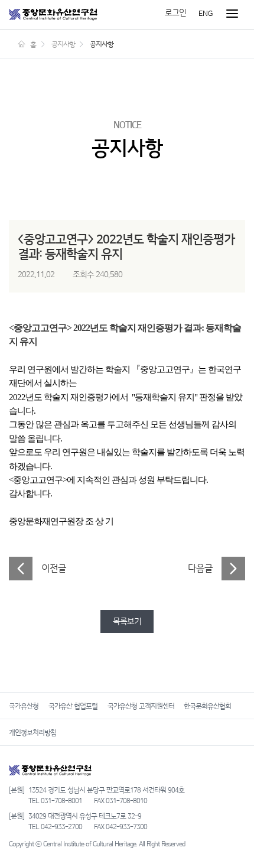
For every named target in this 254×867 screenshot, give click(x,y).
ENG (205, 13)
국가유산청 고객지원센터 (141, 706)
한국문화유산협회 (207, 706)
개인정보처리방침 (32, 733)
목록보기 (127, 621)
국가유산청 (23, 706)
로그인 (175, 13)
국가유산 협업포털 (72, 706)
